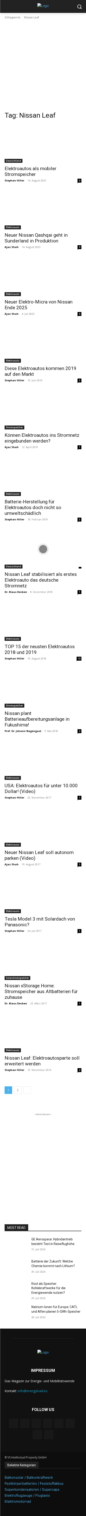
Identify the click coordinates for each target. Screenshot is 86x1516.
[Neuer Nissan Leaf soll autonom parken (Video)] (43, 827)
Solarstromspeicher (17, 978)
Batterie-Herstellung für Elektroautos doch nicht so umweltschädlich (33, 507)
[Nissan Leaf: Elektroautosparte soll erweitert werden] (43, 1033)
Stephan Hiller (14, 180)
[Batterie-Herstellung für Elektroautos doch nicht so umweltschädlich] (43, 477)
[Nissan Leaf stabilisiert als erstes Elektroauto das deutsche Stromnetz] (43, 549)
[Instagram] (24, 1423)
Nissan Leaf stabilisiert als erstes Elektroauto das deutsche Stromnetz (41, 580)
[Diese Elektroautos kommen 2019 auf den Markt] (43, 343)
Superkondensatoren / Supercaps (32, 1489)
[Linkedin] (36, 1423)
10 (79, 658)
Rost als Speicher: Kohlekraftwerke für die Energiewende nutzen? (48, 1288)
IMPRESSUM (43, 1370)
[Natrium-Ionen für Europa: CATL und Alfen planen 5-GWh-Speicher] (16, 1313)
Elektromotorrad (18, 1501)
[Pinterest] (47, 1423)
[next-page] (27, 1090)
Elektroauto (12, 227)
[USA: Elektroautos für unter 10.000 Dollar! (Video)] (43, 760)
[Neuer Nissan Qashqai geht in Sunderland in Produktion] (43, 210)
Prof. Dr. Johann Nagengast (23, 731)
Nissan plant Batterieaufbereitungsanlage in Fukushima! (37, 719)
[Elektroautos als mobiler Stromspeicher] (43, 143)
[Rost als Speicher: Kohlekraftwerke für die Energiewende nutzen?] (16, 1290)
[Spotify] (58, 1423)
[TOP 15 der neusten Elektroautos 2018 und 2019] (43, 621)
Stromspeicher (14, 427)
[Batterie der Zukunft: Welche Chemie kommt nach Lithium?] (16, 1267)
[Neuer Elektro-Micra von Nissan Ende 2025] (43, 276)
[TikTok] (70, 1423)
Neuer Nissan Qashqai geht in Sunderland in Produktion (36, 238)
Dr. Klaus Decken (16, 592)
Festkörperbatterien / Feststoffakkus (34, 1483)
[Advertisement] (43, 65)
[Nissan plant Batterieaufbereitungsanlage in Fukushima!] (43, 688)
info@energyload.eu (32, 1391)
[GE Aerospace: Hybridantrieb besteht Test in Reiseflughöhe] (16, 1245)
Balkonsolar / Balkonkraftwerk (29, 1477)
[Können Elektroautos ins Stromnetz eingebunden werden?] (43, 410)
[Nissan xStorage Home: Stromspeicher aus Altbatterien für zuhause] (43, 960)
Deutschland (13, 160)
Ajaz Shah (12, 247)
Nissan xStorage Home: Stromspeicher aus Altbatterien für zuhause (41, 991)
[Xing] (48, 1434)
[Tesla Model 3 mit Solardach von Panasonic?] (43, 894)
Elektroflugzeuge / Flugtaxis (27, 1495)
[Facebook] (13, 1423)
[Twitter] (37, 1434)
